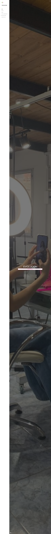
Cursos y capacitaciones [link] (4, 13)
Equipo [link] (2, 12)
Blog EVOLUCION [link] (3, 15)
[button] (50, 1)
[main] (30, 266)
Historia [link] (2, 10)
